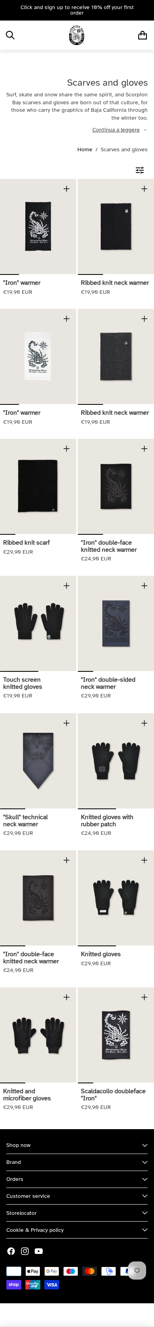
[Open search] (10, 35)
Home (84, 149)
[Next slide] (145, 10)
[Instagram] (25, 1251)
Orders (14, 1179)
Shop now (18, 1145)
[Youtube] (38, 1251)
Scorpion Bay (55, 1315)
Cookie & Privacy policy (35, 1230)
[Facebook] (11, 1251)
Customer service (28, 1196)
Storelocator (21, 1213)
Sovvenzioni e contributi (106, 1315)
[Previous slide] (8, 10)
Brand (13, 1162)
